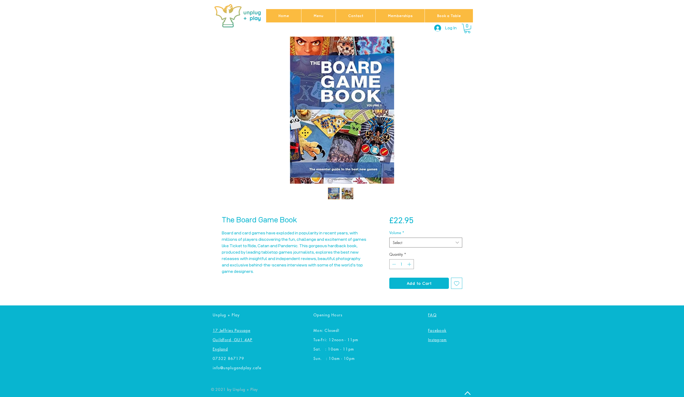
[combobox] (425, 243)
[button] (467, 28)
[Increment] (409, 264)
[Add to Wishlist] (456, 283)
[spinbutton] (401, 264)
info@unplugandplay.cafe (237, 367)
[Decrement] (393, 264)
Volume (396, 232)
